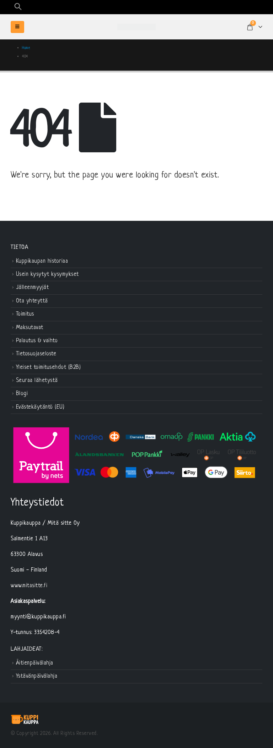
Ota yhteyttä (32, 301)
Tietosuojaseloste (36, 354)
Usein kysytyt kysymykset (47, 274)
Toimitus (25, 314)
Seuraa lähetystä (37, 380)
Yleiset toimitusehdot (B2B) (48, 367)
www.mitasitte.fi (29, 586)
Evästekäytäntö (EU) (40, 407)
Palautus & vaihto (37, 341)
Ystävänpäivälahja (37, 676)
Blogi (22, 394)
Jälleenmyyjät (32, 288)
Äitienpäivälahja (34, 663)
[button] (18, 7)
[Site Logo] (136, 27)
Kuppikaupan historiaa (42, 261)
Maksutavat (29, 327)
